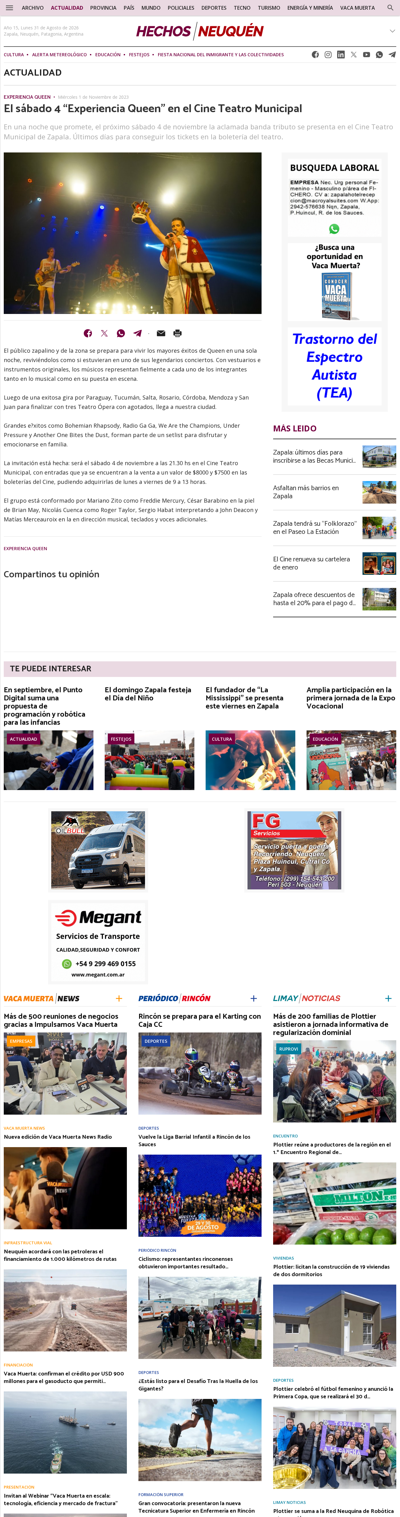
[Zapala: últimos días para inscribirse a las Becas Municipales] (379, 447)
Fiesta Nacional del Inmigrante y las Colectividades (221, 54)
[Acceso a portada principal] (199, 31)
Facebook (315, 56)
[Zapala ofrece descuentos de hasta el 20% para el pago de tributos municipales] (379, 590)
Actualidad (23, 739)
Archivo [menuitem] (33, 7)
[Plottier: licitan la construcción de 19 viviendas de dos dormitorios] (334, 1286)
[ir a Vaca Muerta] (41, 997)
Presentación (19, 1487)
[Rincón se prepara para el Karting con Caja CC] (200, 1034)
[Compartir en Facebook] (87, 333)
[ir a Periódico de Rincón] (174, 998)
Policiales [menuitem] (181, 7)
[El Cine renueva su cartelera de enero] (379, 554)
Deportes (156, 1041)
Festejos (139, 54)
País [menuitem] (129, 7)
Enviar (161, 333)
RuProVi (288, 1049)
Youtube (366, 56)
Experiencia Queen (27, 97)
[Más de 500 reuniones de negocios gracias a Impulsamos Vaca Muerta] (65, 1034)
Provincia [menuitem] (103, 7)
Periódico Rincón (157, 1250)
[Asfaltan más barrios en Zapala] (379, 483)
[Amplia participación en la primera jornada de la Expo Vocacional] (351, 732)
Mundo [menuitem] (151, 7)
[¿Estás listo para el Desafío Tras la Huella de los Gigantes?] (200, 1401)
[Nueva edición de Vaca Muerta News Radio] (65, 1149)
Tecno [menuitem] (242, 7)
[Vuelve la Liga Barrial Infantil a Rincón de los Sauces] (200, 1156)
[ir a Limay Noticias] (306, 998)
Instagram (328, 56)
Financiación (18, 1365)
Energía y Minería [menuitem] (310, 7)
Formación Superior (160, 1495)
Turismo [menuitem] (269, 7)
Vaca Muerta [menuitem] (357, 7)
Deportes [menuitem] (214, 7)
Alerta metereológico (59, 54)
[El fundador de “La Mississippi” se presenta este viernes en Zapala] (250, 732)
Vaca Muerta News (24, 1128)
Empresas (21, 1041)
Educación (108, 54)
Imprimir (177, 333)
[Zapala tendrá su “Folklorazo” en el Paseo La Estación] (379, 518)
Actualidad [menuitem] (67, 7)
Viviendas (283, 1258)
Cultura (14, 54)
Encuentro (285, 1136)
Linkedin (341, 56)
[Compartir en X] (104, 333)
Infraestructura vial (28, 1243)
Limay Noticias (289, 1502)
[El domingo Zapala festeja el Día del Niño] (149, 732)
